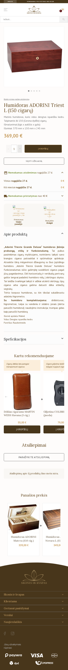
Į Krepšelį (43, 148)
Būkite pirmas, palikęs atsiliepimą (16, 99)
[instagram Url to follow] (12, 633)
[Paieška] (63, 19)
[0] (62, 9)
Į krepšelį (22, 429)
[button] (61, 396)
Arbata (10, 1)
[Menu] (6, 9)
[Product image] (34, 56)
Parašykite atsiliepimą (34, 457)
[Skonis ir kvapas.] (34, 577)
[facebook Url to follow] (4, 633)
